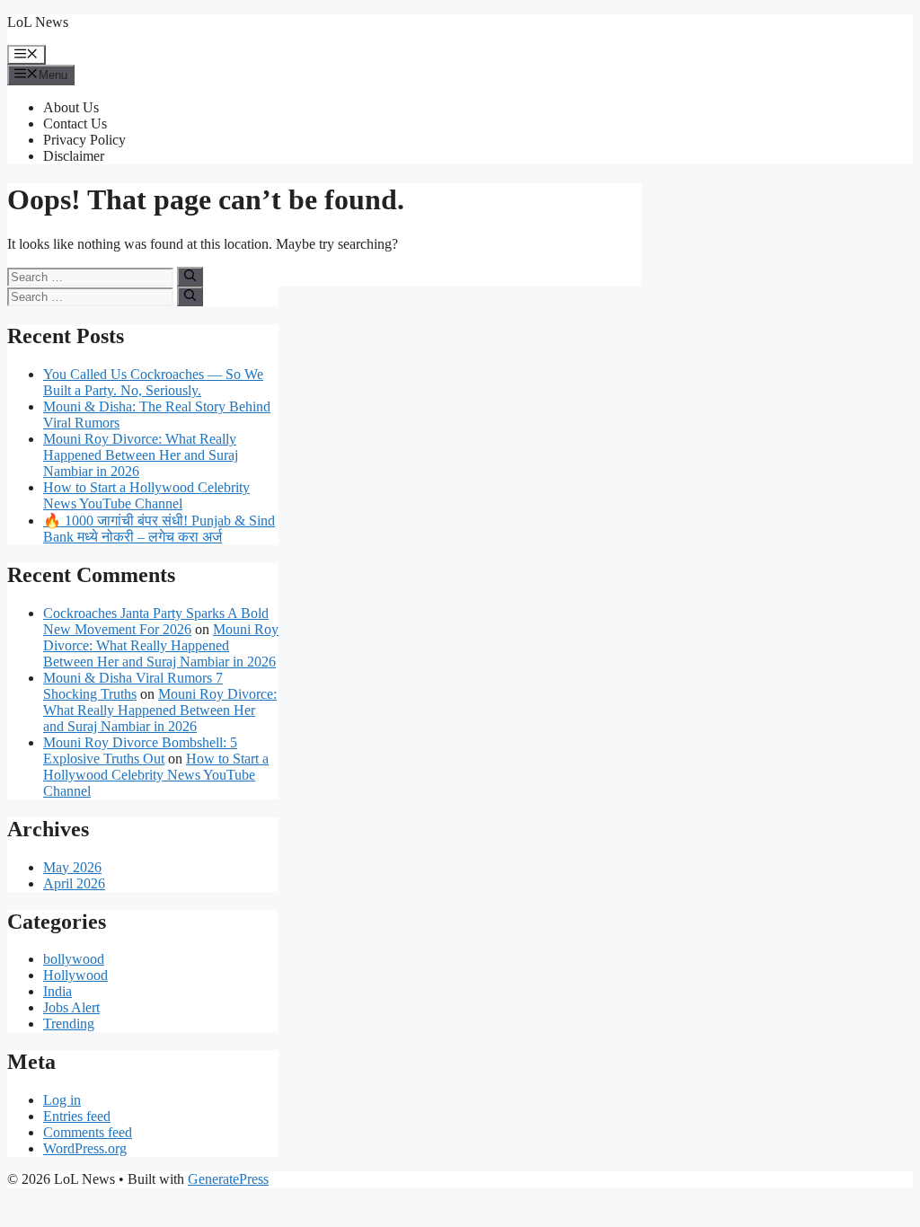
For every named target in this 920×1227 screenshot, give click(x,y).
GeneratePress (228, 1179)
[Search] (190, 277)
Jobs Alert (71, 1007)
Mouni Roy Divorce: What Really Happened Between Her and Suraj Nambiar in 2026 (140, 455)
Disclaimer (73, 155)
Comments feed (87, 1132)
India (57, 991)
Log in (62, 1100)
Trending (68, 1023)
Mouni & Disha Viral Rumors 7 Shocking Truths (133, 686)
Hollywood (75, 975)
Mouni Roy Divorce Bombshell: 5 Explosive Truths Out (140, 750)
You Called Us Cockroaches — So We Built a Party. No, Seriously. (153, 382)
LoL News (37, 22)
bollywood (73, 959)
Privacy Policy (84, 139)
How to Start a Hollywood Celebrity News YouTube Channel (146, 495)
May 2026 (72, 867)
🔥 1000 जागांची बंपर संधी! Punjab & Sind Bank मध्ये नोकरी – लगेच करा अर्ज (159, 528)
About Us (71, 107)
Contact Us (75, 123)
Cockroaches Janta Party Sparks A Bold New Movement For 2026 (156, 621)
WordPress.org (85, 1148)
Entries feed (77, 1116)
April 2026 (74, 883)
